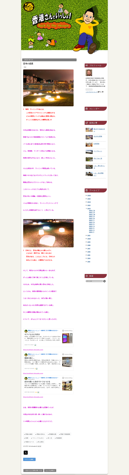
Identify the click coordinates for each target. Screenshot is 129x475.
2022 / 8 (92, 218)
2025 (89, 199)
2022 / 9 (92, 216)
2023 (89, 205)
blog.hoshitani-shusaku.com (33, 349)
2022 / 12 (92, 210)
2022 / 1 (91, 232)
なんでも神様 (50, 470)
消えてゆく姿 (98, 158)
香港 (25, 67)
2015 (88, 255)
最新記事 (93, 123)
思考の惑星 (28, 63)
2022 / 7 (91, 220)
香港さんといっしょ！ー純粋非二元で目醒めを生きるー (64, 25)
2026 (89, 195)
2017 (88, 248)
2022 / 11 (92, 212)
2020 (89, 238)
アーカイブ (94, 190)
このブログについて (91, 92)
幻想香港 (96, 143)
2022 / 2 (91, 230)
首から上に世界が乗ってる (33, 470)
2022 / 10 (92, 214)
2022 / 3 (91, 228)
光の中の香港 (98, 136)
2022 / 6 (92, 222)
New (100, 92)
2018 (88, 245)
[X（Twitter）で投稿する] (26, 453)
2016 (88, 252)
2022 (89, 208)
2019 (88, 242)
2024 (89, 202)
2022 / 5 (91, 224)
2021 (88, 235)
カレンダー (94, 109)
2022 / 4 (92, 226)
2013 (88, 261)
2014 (88, 258)
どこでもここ (98, 151)
